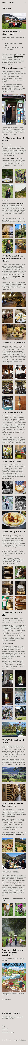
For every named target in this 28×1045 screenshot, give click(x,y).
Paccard (6, 558)
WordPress (23, 1040)
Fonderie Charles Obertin (10, 352)
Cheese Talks (8, 2)
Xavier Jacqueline (20, 203)
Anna (7, 994)
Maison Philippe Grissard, (14, 158)
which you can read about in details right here (13, 764)
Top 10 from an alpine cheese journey (11, 32)
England (6, 960)
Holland (22, 958)
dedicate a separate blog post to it (12, 834)
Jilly (3, 994)
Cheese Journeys (18, 56)
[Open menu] (25, 2)
